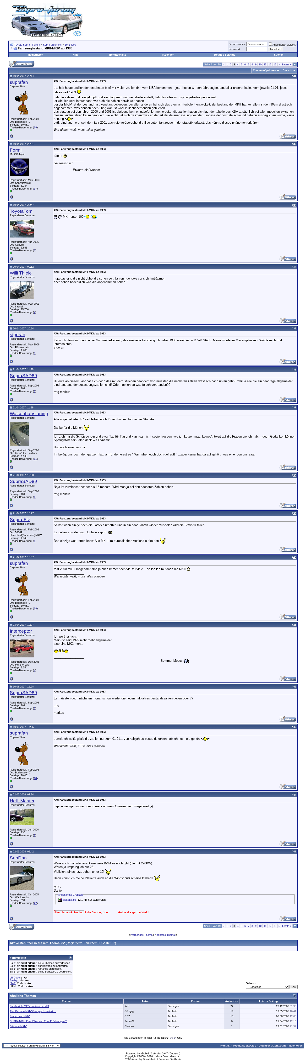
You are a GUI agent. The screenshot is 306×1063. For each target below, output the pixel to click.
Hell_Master (22, 800)
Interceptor (21, 631)
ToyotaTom (21, 211)
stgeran (17, 334)
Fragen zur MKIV (20, 1016)
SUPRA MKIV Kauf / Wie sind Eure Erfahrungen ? (38, 1021)
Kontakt (225, 1045)
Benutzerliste (117, 54)
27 (35, 903)
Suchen (279, 54)
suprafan (19, 82)
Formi (16, 150)
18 (35, 127)
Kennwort (234, 49)
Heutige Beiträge (224, 54)
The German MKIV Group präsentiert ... (33, 1011)
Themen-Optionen (264, 70)
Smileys (14, 980)
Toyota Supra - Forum (27, 44)
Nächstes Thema (165, 934)
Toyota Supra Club (244, 1045)
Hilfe (75, 54)
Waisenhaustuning (29, 413)
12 (269, 64)
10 (260, 64)
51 (35, 458)
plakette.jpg (69, 899)
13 (274, 64)
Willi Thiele (21, 272)
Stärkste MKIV (18, 1026)
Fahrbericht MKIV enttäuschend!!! (29, 1006)
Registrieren (35, 54)
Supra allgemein (52, 44)
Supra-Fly (20, 519)
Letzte (286, 64)
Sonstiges (70, 44)
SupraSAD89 (23, 375)
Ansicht (287, 70)
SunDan (18, 857)
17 (35, 188)
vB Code (15, 977)
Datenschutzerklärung (273, 1045)
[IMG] (13, 983)
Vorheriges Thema (142, 934)
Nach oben (296, 1045)
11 (265, 64)
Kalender (168, 54)
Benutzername (237, 44)
